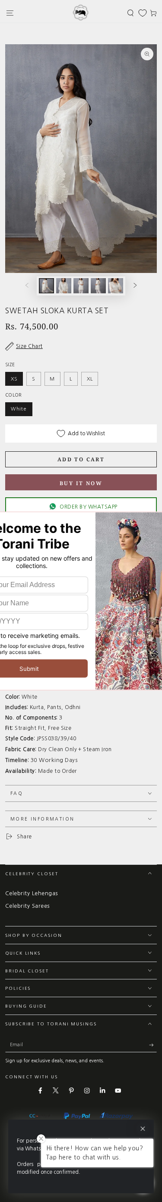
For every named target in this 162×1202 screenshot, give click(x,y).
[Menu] (9, 13)
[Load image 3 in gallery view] (81, 285)
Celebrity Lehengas (31, 893)
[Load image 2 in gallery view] (63, 285)
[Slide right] (135, 285)
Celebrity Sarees (27, 906)
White (19, 408)
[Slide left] (26, 285)
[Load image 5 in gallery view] (115, 285)
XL (90, 378)
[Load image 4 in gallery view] (98, 285)
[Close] (142, 1128)
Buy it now (81, 483)
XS (14, 378)
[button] (130, 13)
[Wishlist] (142, 13)
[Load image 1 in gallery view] (46, 285)
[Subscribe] (153, 1045)
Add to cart (81, 459)
